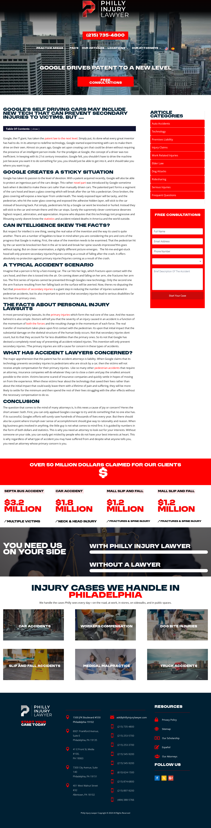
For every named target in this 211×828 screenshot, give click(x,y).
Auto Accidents (161, 123)
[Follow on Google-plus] (170, 778)
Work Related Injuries (165, 155)
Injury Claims (160, 147)
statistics (49, 218)
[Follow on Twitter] (163, 778)
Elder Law (158, 163)
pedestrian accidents (107, 368)
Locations (116, 48)
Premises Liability (162, 139)
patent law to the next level (61, 138)
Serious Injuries (161, 187)
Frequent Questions (164, 195)
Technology (159, 131)
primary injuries (60, 314)
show (35, 128)
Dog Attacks (159, 171)
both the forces (35, 323)
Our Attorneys (145, 48)
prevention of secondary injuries (33, 289)
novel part (80, 182)
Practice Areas (49, 48)
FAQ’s (74, 48)
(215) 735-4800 (105, 35)
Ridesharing (159, 179)
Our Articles (93, 48)
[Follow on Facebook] (157, 778)
